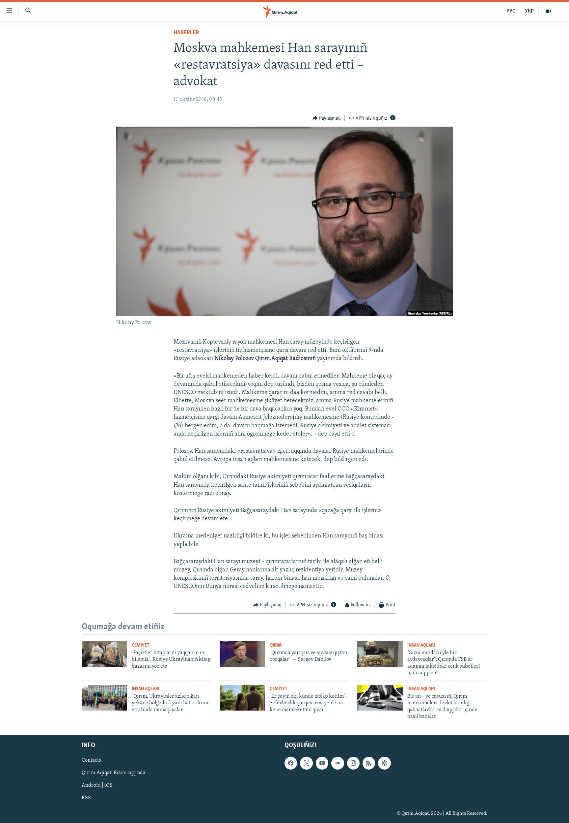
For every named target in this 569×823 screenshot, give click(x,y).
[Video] (548, 11)
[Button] (326, 118)
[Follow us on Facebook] (290, 763)
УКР (529, 11)
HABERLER (186, 33)
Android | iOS (97, 785)
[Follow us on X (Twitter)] (306, 763)
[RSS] (369, 763)
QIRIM (276, 645)
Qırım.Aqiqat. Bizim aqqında (114, 773)
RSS (86, 798)
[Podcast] (384, 763)
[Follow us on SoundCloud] (337, 763)
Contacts (91, 760)
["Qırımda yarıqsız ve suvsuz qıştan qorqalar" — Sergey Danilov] (242, 654)
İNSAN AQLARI (421, 645)
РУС (510, 11)
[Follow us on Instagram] (353, 763)
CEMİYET (140, 645)
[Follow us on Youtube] (322, 763)
